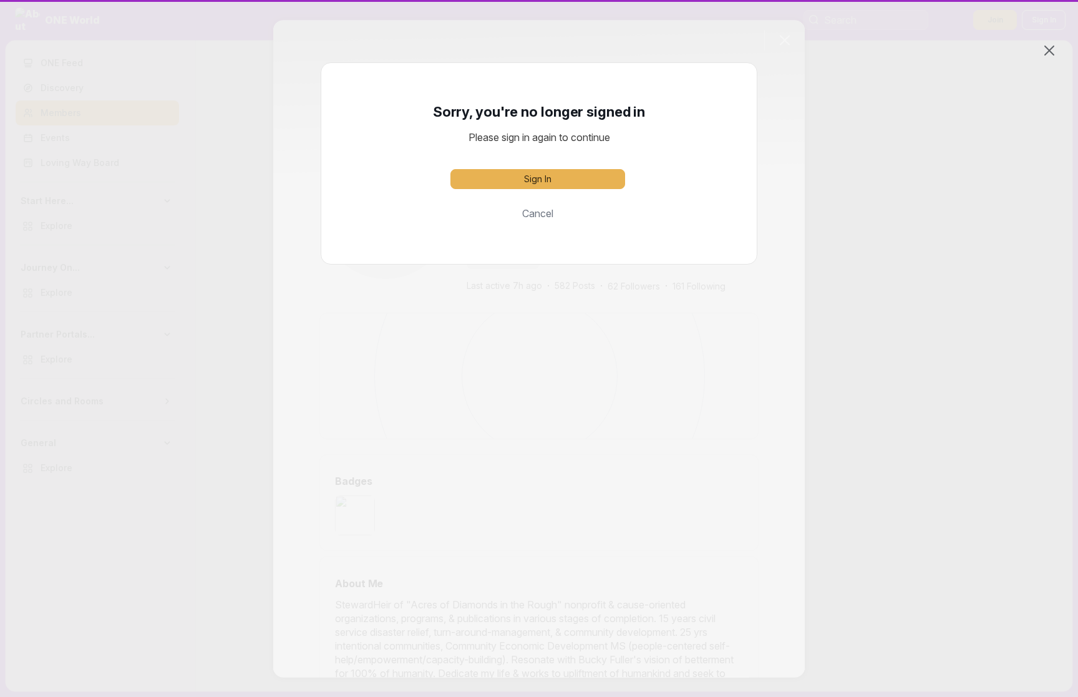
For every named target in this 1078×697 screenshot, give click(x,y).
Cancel (537, 213)
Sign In (537, 178)
